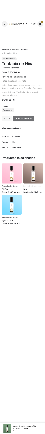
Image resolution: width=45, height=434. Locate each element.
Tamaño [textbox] (6, 110)
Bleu (25, 189)
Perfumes (15, 68)
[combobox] (8, 110)
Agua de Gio (7, 220)
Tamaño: (5, 106)
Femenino (6, 68)
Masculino (27, 186)
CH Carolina (7, 189)
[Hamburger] (5, 24)
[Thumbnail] (16, 24)
